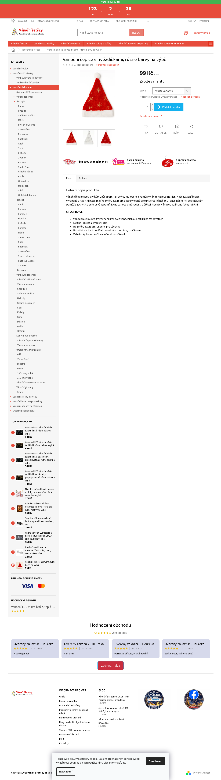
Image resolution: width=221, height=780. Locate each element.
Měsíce (21, 322)
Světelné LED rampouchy (29, 92)
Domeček (23, 134)
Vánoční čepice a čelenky (30, 340)
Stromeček (24, 129)
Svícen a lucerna (26, 125)
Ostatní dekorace (27, 195)
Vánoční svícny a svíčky (25, 397)
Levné (20, 368)
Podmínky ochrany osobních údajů (74, 711)
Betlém (22, 153)
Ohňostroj (23, 181)
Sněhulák (23, 139)
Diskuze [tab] (83, 178)
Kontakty (64, 743)
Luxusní (21, 364)
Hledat (136, 32)
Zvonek (22, 157)
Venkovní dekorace (26, 275)
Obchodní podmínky (126, 21)
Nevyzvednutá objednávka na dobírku (74, 724)
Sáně (20, 190)
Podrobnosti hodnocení (107, 65)
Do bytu (21, 101)
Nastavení (65, 772)
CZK (190, 21)
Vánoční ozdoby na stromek (27, 406)
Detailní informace (149, 116)
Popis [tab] (69, 178)
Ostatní (21, 331)
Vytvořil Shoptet (201, 773)
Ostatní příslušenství (24, 411)
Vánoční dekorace (22, 87)
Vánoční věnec (25, 171)
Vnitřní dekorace (25, 97)
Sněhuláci (22, 289)
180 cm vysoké (25, 373)
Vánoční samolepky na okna (30, 382)
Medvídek (23, 186)
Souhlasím (155, 761)
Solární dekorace (26, 303)
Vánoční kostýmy (26, 345)
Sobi (20, 148)
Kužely (20, 312)
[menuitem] (19, 44)
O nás (80, 21)
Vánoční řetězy (20, 68)
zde (123, 763)
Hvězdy (21, 298)
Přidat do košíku (171, 106)
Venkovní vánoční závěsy (29, 78)
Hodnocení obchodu (110, 624)
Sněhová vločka (26, 115)
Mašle (20, 326)
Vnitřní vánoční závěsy (27, 82)
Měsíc (21, 120)
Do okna (21, 270)
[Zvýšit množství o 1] (152, 105)
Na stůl (20, 200)
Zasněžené (23, 359)
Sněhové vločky (25, 293)
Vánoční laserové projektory (27, 401)
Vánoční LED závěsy (23, 73)
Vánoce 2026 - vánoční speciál (74, 730)
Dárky (21, 106)
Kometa (22, 162)
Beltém (22, 209)
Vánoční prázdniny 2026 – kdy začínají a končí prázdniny (114, 698)
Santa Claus (24, 167)
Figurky (22, 218)
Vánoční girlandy (24, 387)
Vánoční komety (25, 284)
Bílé (19, 354)
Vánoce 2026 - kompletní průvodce (111, 721)
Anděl (21, 144)
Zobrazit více (110, 665)
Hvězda (22, 111)
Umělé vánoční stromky (28, 350)
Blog (61, 739)
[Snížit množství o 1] (152, 109)
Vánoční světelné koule (29, 279)
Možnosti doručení (190, 97)
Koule (21, 176)
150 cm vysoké (25, 378)
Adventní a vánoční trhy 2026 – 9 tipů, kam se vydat (114, 710)
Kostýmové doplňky (26, 336)
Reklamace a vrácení (70, 717)
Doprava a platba (99, 21)
